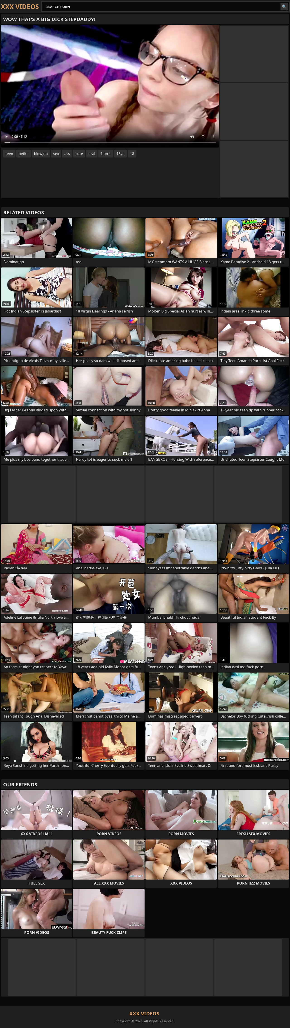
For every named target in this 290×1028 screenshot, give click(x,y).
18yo (120, 153)
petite (24, 153)
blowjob (41, 153)
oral (91, 153)
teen (9, 153)
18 (132, 153)
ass (67, 153)
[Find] (284, 6)
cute (79, 153)
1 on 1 (106, 153)
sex (56, 153)
